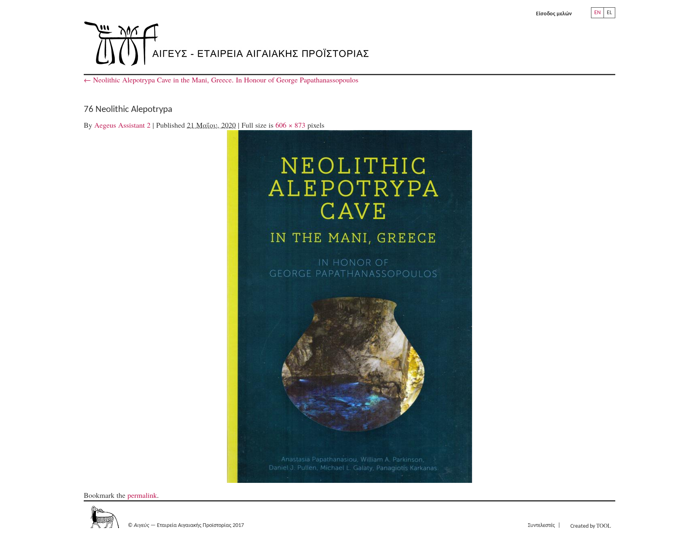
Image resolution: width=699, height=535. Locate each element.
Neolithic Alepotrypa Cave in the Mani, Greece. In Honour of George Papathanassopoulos (221, 79)
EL (609, 12)
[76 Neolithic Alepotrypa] (349, 306)
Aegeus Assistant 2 (122, 125)
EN (597, 12)
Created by (590, 525)
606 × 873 (290, 125)
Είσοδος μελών (554, 14)
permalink (142, 495)
